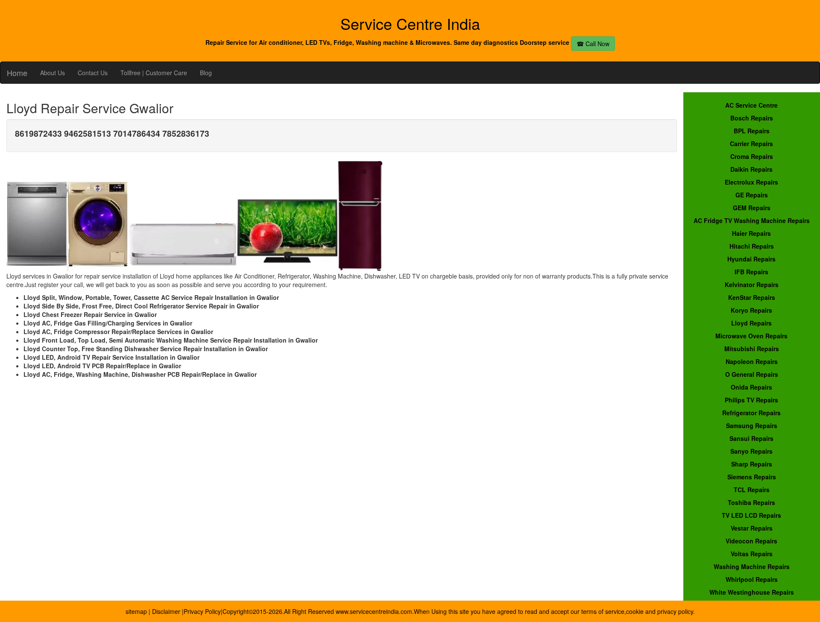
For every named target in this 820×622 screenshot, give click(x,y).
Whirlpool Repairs (752, 579)
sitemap (136, 611)
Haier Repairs (751, 233)
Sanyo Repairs (751, 451)
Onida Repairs (751, 387)
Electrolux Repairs (751, 182)
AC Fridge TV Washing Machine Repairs (752, 220)
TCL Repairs (752, 489)
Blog (206, 72)
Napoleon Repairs (752, 361)
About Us (52, 72)
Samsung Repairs (751, 425)
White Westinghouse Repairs (751, 592)
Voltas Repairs (752, 553)
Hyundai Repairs (751, 259)
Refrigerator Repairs (751, 412)
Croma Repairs (751, 156)
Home (17, 72)
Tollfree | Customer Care (153, 72)
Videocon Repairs (751, 541)
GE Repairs (751, 195)
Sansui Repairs (751, 438)
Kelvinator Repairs (752, 284)
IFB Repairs (751, 271)
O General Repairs (751, 374)
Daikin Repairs (751, 169)
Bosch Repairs (751, 118)
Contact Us (93, 72)
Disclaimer (167, 611)
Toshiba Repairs (751, 502)
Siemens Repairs (751, 476)
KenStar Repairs (751, 297)
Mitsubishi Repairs (751, 348)
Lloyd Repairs (751, 323)
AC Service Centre (751, 105)
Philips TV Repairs (751, 400)
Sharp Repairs (751, 464)
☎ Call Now (593, 43)
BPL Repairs (752, 130)
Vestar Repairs (752, 528)
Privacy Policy (202, 611)
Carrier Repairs (751, 143)
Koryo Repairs (751, 310)
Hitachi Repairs (751, 246)
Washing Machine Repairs (752, 566)
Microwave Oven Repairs (751, 336)
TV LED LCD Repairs (751, 515)
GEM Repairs (751, 207)
